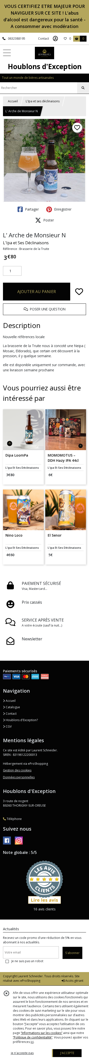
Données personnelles (19, 777)
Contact (43, 38)
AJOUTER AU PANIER (36, 291)
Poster (48, 220)
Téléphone (14, 819)
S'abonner (72, 953)
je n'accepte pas (22, 1053)
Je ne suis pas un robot (27, 961)
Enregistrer (62, 209)
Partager (31, 209)
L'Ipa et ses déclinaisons (43, 101)
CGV (8, 726)
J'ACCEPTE (67, 1053)
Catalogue (12, 707)
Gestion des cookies (17, 770)
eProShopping (30, 981)
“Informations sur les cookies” (41, 1033)
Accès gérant (74, 981)
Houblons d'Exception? (21, 720)
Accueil (13, 101)
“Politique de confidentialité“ (32, 1037)
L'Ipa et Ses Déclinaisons (26, 242)
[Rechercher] (83, 88)
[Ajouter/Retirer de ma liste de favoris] (79, 292)
